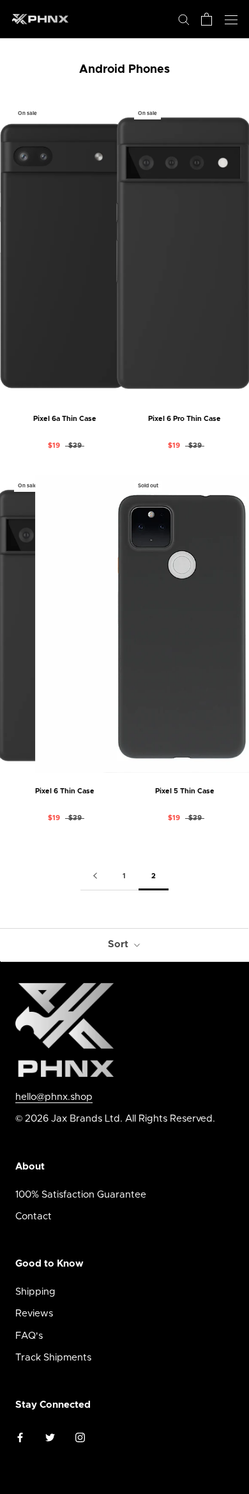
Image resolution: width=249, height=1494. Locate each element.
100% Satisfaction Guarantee (80, 1195)
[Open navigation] (231, 19)
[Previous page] (95, 876)
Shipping (35, 1292)
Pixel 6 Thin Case (64, 791)
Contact (33, 1216)
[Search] (184, 18)
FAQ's (29, 1336)
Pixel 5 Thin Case (185, 791)
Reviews (34, 1313)
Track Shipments (53, 1357)
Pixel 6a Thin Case (64, 418)
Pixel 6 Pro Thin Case (184, 418)
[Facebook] (20, 1437)
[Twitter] (50, 1437)
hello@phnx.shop (54, 1097)
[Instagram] (80, 1437)
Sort (119, 944)
